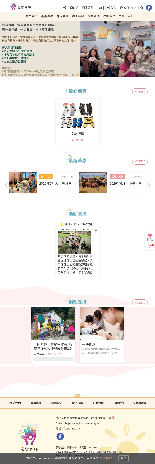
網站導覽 (87, 7)
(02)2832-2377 (73, 428)
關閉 (124, 458)
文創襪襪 (77, 134)
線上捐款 (78, 16)
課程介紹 (63, 16)
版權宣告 (60, 447)
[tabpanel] (77, 48)
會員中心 (128, 7)
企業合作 (94, 16)
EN (100, 8)
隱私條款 (72, 447)
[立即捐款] (150, 237)
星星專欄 (47, 16)
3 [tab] (82, 74)
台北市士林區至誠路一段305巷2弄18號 (88, 417)
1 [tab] (72, 74)
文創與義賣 (125, 16)
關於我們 (32, 16)
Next (150, 48)
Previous (4, 48)
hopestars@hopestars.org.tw (82, 423)
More (139, 91)
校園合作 (109, 16)
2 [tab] (77, 74)
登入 (113, 7)
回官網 (74, 7)
